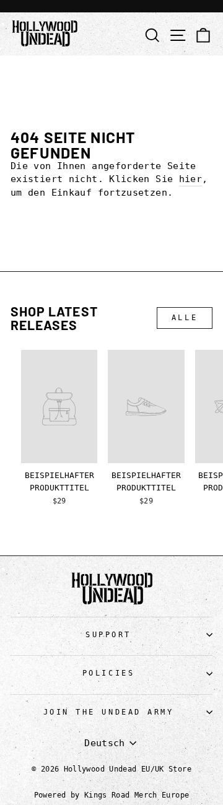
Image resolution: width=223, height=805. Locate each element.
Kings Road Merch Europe (136, 795)
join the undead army (108, 712)
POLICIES (108, 673)
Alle (185, 317)
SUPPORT (108, 634)
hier (190, 178)
